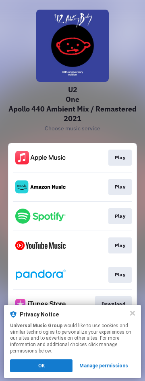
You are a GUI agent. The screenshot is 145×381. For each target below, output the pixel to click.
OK (41, 366)
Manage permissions (103, 366)
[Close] (132, 313)
